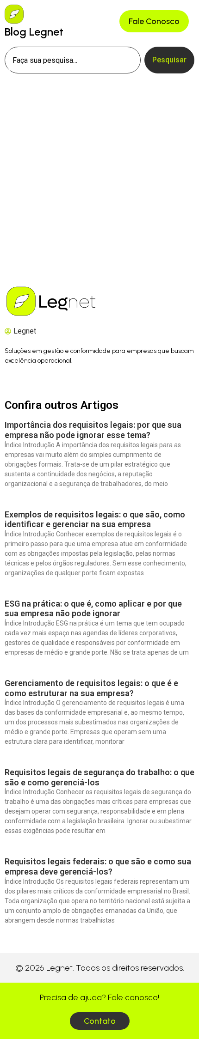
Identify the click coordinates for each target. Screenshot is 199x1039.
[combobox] (73, 60)
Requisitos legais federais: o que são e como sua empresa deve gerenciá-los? (98, 866)
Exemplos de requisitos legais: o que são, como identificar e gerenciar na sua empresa (95, 519)
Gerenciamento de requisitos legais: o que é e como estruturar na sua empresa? (91, 688)
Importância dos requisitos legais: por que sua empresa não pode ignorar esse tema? (93, 430)
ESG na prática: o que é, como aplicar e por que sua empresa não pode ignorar (93, 609)
